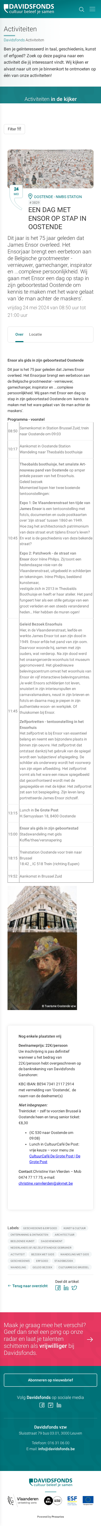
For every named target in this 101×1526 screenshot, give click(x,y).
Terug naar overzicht (30, 1286)
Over (19, 334)
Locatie (35, 334)
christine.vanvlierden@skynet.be (46, 1183)
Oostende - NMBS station (58, 197)
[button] (92, 9)
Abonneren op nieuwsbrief (50, 1380)
